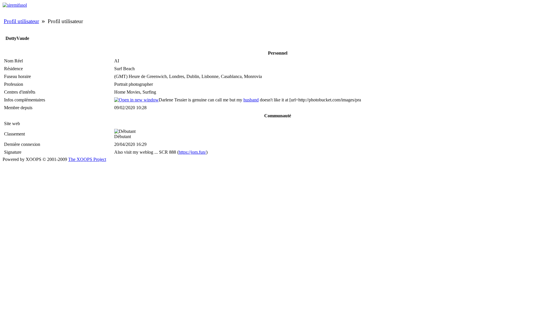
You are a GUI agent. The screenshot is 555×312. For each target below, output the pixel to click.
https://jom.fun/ (192, 152)
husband (251, 99)
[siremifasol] (15, 5)
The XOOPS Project (87, 159)
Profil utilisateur (21, 21)
